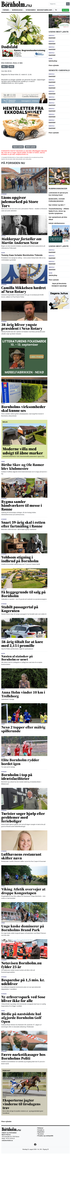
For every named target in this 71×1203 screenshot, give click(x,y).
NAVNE (50, 58)
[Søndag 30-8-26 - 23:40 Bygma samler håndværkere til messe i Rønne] (24, 487)
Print (11, 66)
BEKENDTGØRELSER (44, 10)
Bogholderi (41, 1132)
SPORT (3, 461)
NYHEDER (3, 194)
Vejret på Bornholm (59, 283)
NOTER (3, 653)
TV (56, 10)
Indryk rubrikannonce (57, 223)
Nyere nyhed (18, 147)
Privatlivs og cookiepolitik (45, 1135)
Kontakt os (41, 1130)
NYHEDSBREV (31, 10)
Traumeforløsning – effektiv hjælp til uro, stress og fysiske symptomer (59, 211)
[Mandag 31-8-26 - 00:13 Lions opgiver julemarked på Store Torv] (24, 180)
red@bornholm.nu (7, 1140)
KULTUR (3, 235)
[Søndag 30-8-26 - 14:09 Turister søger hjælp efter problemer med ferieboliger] (24, 799)
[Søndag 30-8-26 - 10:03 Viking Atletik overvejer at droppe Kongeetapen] (24, 875)
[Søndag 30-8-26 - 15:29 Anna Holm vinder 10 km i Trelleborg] (24, 678)
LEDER (3, 403)
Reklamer (40, 1128)
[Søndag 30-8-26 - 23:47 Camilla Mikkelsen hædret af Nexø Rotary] (24, 274)
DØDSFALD (51, 35)
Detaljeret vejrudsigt (59, 286)
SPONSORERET (7, 445)
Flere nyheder (54, 65)
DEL (4, 66)
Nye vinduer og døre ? (57, 205)
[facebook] (35, 1144)
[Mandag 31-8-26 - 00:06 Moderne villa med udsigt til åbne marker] (24, 434)
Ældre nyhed (30, 147)
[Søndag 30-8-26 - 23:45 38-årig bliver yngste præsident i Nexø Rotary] (24, 311)
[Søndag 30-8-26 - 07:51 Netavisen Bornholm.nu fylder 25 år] (24, 949)
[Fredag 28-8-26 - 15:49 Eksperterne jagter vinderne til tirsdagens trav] (24, 1084)
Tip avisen (65, 10)
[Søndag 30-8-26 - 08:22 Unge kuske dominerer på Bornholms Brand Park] (24, 912)
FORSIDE (6, 10)
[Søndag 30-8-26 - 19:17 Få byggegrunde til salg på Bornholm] (24, 578)
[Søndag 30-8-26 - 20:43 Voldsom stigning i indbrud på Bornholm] (24, 543)
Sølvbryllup (53, 61)
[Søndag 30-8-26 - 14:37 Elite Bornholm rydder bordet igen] (24, 746)
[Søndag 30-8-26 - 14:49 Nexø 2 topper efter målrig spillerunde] (24, 713)
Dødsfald (52, 38)
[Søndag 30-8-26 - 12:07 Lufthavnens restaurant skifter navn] (24, 840)
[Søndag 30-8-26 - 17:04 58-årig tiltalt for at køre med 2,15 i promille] (24, 628)
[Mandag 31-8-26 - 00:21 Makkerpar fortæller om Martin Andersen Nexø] (24, 225)
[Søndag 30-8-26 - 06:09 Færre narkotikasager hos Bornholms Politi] (24, 1040)
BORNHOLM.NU (17, 10)
